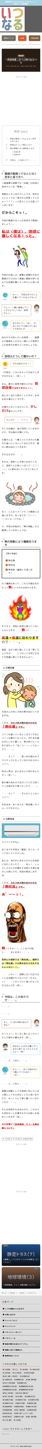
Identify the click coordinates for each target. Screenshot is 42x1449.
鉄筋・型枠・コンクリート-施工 (24, 1413)
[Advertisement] (33, 15)
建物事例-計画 (22, 1383)
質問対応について (12, 1356)
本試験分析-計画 (8, 1403)
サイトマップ (10, 1326)
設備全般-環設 (32, 1410)
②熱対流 (17, 154)
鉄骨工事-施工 (8, 1416)
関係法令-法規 (19, 1416)
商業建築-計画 (19, 1379)
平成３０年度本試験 (9, 1383)
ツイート (5, 1434)
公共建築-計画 (8, 1379)
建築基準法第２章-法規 (10, 1390)
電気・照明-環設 (32, 1416)
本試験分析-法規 (21, 1400)
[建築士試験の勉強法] (12, 30)
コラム (16, 1369)
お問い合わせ (10, 1314)
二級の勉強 (17, 1139)
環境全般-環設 (28, 1139)
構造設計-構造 (32, 1403)
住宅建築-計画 (25, 1376)
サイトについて (11, 1320)
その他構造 (7, 1369)
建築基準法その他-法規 (10, 1386)
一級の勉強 (7, 1139)
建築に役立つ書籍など (14, 1350)
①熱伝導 (17, 152)
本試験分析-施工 (30, 1396)
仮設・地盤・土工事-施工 (11, 1376)
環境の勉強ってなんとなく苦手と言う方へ (23, 140)
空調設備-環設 (8, 1410)
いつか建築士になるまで (14, 1309)
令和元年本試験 (30, 1373)
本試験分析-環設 (34, 1400)
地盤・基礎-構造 (32, 1379)
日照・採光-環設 (8, 1396)
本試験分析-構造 (8, 1400)
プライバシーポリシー (14, 1332)
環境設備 (21, 55)
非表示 (24, 132)
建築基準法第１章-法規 (27, 1386)
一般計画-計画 (35, 1369)
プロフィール (10, 1338)
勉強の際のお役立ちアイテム (16, 1344)
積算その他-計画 (32, 1406)
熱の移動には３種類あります (22, 148)
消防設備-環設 (8, 1406)
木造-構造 (19, 1396)
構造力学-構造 (21, 1403)
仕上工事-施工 (18, 1373)
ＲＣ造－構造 (7, 1420)
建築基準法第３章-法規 (27, 1390)
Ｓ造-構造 (18, 1420)
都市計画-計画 (8, 1413)
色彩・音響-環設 (20, 1410)
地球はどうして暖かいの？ (21, 145)
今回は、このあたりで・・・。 (23, 160)
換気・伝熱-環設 (8, 1393)
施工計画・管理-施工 (22, 1393)
